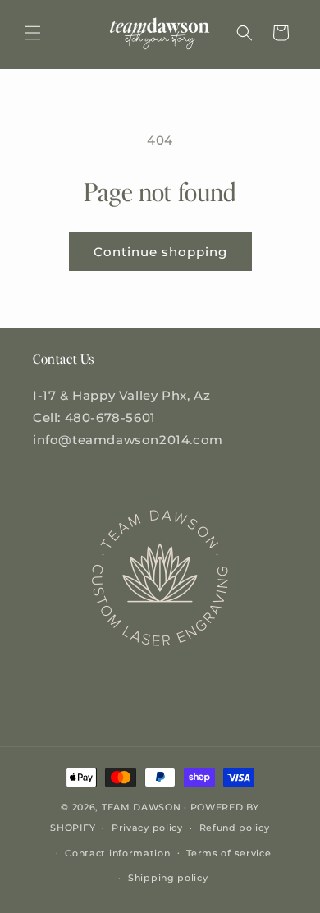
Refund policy (234, 827)
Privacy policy (147, 827)
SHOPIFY (72, 827)
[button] (33, 33)
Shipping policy (168, 877)
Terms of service (228, 853)
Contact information (117, 853)
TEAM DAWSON (141, 807)
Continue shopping (160, 251)
